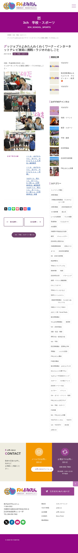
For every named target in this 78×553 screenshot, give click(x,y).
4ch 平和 (54, 341)
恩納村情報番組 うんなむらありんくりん (61, 301)
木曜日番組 (54, 195)
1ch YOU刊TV (56, 425)
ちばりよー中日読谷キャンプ (60, 376)
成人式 (64, 212)
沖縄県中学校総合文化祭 (59, 231)
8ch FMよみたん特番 (58, 415)
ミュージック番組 (56, 190)
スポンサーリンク (61, 504)
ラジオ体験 (68, 217)
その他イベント (65, 381)
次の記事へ (33, 222)
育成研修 (54, 221)
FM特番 (53, 410)
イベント (63, 390)
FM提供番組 (55, 361)
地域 (61, 270)
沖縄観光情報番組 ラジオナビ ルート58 (62, 201)
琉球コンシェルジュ (57, 295)
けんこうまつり (56, 285)
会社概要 (44, 512)
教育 (52, 236)
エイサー (54, 390)
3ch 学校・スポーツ (20, 54)
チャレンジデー (62, 236)
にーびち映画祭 (56, 217)
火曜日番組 (54, 207)
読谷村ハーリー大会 (57, 385)
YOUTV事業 (45, 508)
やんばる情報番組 (56, 322)
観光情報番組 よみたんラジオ (61, 366)
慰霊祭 (68, 322)
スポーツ (54, 381)
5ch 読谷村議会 (56, 327)
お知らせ (54, 430)
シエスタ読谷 (63, 351)
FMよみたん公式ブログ (58, 400)
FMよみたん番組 (56, 356)
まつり (53, 251)
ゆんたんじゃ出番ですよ (59, 371)
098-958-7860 (65, 467)
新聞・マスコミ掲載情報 (59, 280)
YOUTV (69, 420)
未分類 (67, 425)
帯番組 (53, 351)
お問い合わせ (60, 512)
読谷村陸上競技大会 (57, 241)
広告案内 (44, 516)
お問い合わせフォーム (42, 469)
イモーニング (67, 275)
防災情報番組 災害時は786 (60, 346)
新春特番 (54, 270)
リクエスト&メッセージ (59, 491)
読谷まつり (68, 246)
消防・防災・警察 (56, 332)
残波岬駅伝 (54, 261)
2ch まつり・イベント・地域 (60, 395)
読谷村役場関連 (64, 251)
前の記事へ (13, 222)
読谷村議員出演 (67, 207)
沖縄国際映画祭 (56, 246)
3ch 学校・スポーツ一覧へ (24, 234)
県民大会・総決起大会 (58, 336)
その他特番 (54, 212)
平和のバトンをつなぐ (58, 290)
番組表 (43, 504)
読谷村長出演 (55, 275)
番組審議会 (45, 520)
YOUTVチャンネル (57, 420)
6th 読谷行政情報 (57, 256)
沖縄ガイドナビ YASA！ (58, 307)
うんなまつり (64, 221)
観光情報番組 (55, 317)
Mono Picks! (60, 516)
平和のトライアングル (58, 266)
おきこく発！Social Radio (59, 312)
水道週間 (54, 226)
